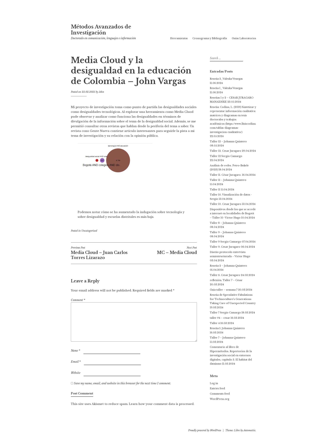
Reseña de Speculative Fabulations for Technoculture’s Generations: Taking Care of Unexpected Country (233, 299)
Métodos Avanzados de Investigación (101, 30)
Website (75, 372)
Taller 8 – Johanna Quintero (228, 222)
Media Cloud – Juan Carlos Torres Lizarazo (99, 253)
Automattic (249, 430)
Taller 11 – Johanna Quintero (228, 180)
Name (75, 350)
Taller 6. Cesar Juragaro (225, 275)
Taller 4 (215, 323)
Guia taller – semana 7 (223, 289)
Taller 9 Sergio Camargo (225, 241)
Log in (214, 383)
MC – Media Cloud (177, 250)
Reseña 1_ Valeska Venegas (226, 88)
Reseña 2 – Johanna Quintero (229, 265)
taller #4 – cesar (220, 317)
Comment (78, 300)
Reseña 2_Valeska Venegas (226, 78)
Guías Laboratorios (244, 38)
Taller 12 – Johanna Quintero (228, 141)
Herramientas (179, 38)
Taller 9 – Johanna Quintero (228, 232)
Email (76, 361)
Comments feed (220, 393)
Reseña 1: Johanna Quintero (227, 328)
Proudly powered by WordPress (204, 430)
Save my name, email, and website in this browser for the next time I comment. (122, 383)
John (101, 91)
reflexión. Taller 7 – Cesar (226, 280)
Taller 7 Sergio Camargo (225, 312)
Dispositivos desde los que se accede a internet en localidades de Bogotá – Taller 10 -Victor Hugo (233, 213)
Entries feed (217, 388)
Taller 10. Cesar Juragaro (225, 204)
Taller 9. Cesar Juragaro (225, 246)
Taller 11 (215, 189)
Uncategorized (89, 230)
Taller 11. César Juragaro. (225, 174)
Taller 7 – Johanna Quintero (227, 337)
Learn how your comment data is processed (161, 404)
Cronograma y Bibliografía (209, 38)
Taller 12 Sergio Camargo (226, 156)
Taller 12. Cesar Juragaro (225, 150)
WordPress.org (219, 399)
